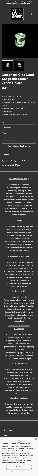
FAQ (6, 435)
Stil (3, 123)
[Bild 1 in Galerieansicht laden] (7, 66)
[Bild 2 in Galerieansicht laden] (19, 66)
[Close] (36, 439)
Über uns (8, 430)
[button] (4, 13)
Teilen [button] (6, 154)
